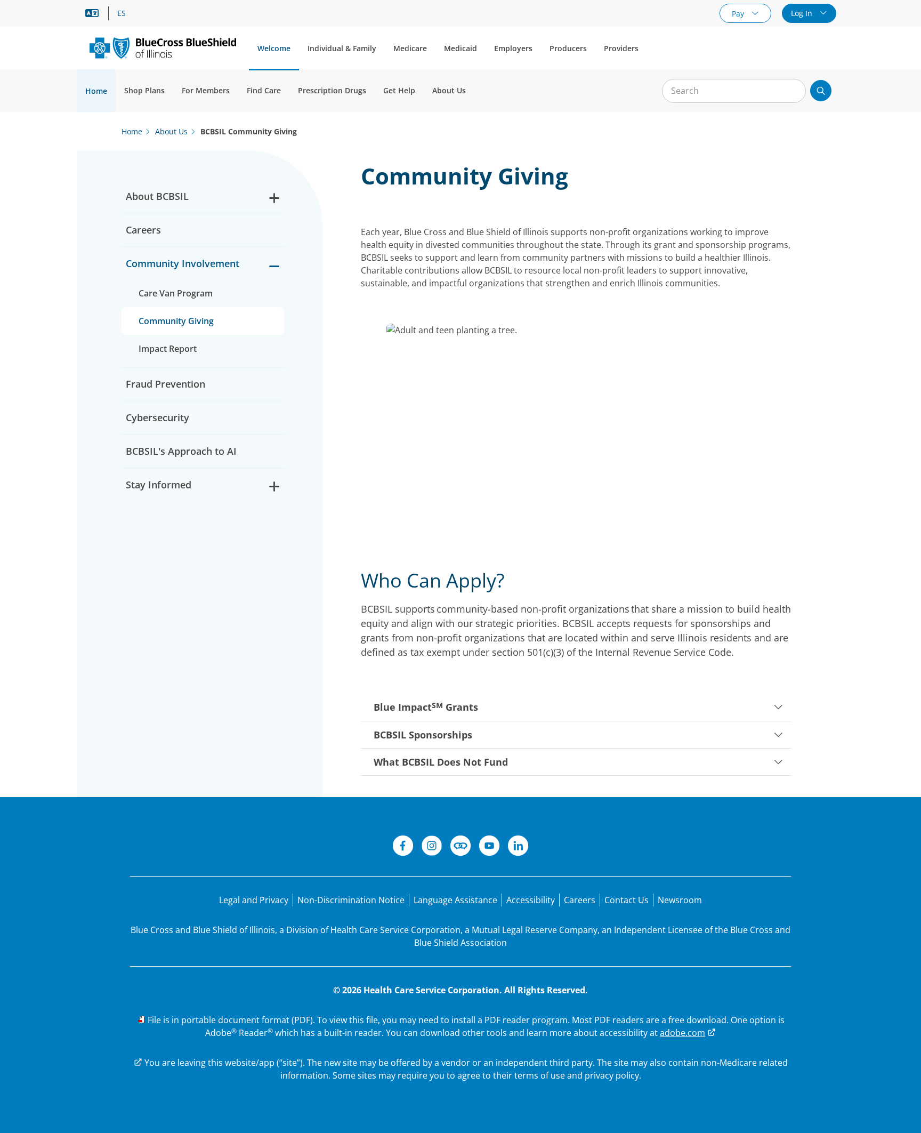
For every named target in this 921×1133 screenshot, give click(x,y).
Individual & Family (342, 48)
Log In (802, 13)
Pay (739, 14)
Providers (621, 48)
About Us (449, 90)
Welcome (273, 48)
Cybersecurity (157, 417)
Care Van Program (176, 293)
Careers (143, 229)
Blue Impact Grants (426, 707)
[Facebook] (403, 847)
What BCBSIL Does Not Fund (441, 762)
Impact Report (168, 349)
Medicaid (460, 48)
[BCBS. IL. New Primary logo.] (163, 47)
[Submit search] (820, 90)
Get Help (399, 90)
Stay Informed (158, 484)
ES (121, 13)
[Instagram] (432, 847)
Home (96, 91)
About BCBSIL (157, 196)
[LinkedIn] (518, 847)
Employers (513, 48)
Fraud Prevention (165, 383)
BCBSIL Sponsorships (423, 734)
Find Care (264, 90)
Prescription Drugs (332, 90)
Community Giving (176, 321)
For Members (206, 90)
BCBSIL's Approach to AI (181, 451)
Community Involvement (182, 263)
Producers (568, 48)
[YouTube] (489, 847)
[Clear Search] (792, 91)
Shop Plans (144, 90)
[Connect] (460, 847)
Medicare (410, 48)
